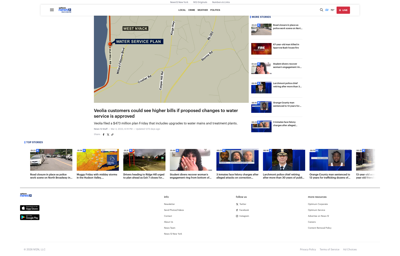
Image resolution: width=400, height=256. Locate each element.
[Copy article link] (112, 134)
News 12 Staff (101, 129)
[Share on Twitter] (108, 134)
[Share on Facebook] (103, 134)
